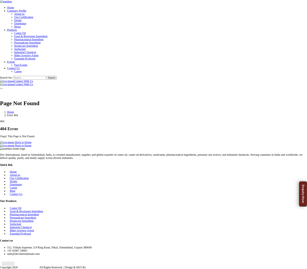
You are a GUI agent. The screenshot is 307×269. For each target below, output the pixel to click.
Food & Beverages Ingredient (30, 36)
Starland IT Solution (98, 267)
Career (18, 71)
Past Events (20, 64)
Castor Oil (20, 33)
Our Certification (23, 17)
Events (11, 61)
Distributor (20, 23)
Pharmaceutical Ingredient (28, 39)
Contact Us (13, 68)
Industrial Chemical (25, 52)
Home (10, 7)
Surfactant (20, 49)
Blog (12, 190)
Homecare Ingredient (26, 45)
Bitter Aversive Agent (26, 55)
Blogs (17, 26)
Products (12, 29)
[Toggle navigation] (1, 88)
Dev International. (28, 267)
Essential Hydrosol (24, 58)
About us (19, 13)
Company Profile (16, 10)
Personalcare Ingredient (27, 42)
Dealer (18, 20)
